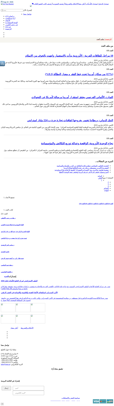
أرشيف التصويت (59, 4)
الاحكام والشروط (71, 4)
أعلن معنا (81, 4)
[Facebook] (5, 32)
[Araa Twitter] (5, 34)
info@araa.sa (5, 364)
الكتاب (35, 4)
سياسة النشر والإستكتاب (71, 398)
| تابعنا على (34, 338)
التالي (100, 178)
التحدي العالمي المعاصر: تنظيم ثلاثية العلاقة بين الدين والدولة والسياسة (83, 166)
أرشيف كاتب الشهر (45, 4)
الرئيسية (104, 39)
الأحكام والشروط (27, 328)
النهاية (106, 190)
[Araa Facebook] (8, 331)
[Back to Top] (2, 404)
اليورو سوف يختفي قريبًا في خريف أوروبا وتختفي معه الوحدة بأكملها (84, 172)
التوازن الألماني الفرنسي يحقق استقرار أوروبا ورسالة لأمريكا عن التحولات (72, 97)
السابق (106, 188)
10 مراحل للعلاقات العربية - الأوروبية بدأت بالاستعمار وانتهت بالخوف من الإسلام (69, 55)
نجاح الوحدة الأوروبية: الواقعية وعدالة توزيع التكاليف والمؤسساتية (77, 143)
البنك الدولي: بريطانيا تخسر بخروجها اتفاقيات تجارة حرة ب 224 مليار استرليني (70, 120)
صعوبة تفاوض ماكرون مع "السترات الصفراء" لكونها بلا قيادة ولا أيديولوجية (82, 170)
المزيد (6, 276)
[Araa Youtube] (5, 36)
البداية (100, 176)
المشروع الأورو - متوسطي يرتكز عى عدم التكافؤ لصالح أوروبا (86, 168)
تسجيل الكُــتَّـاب (92, 4)
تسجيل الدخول (103, 4)
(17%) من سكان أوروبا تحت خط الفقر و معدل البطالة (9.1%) (79, 74)
